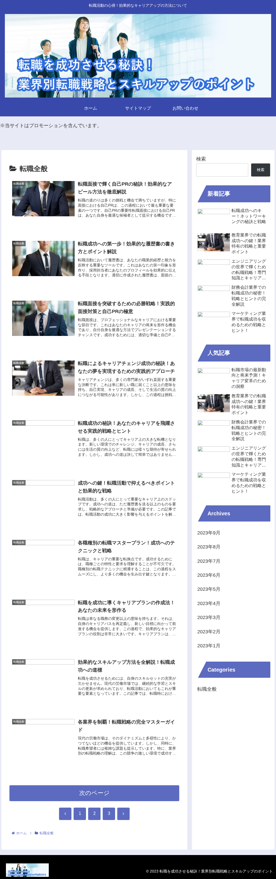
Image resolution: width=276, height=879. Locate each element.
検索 (201, 159)
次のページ (94, 793)
